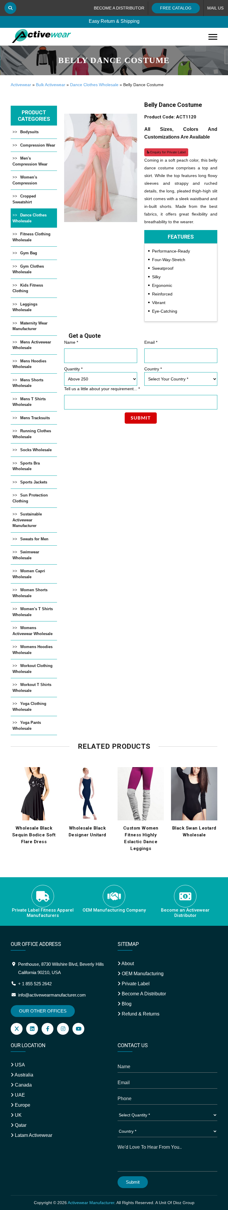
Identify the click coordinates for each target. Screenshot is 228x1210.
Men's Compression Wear (30, 161)
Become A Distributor (143, 993)
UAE (19, 1094)
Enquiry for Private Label (167, 152)
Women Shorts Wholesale (30, 593)
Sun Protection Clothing (30, 498)
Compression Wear (37, 145)
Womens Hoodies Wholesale (32, 650)
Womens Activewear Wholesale (32, 631)
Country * (153, 369)
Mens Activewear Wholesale (31, 345)
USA (19, 1064)
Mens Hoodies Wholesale (29, 364)
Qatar (20, 1125)
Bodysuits (29, 132)
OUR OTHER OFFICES (42, 1010)
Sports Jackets (33, 482)
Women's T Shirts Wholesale (32, 612)
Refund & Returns (140, 1013)
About (127, 963)
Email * (150, 342)
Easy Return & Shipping (114, 21)
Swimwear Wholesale (25, 555)
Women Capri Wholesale (28, 574)
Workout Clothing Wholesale (32, 668)
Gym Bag (28, 253)
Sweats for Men (34, 539)
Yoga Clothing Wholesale (29, 706)
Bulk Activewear (50, 84)
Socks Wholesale (36, 450)
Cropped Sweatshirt (24, 199)
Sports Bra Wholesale (26, 466)
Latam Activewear (33, 1135)
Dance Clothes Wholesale (94, 84)
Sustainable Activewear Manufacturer (27, 520)
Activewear (21, 84)
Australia (23, 1074)
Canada (23, 1084)
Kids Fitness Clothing (27, 288)
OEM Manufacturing (142, 973)
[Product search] (10, 8)
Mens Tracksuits (35, 418)
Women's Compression (24, 180)
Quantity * (73, 369)
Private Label (135, 983)
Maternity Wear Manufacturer (30, 326)
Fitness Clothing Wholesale (31, 237)
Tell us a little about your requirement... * (102, 388)
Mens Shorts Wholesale (27, 383)
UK (18, 1115)
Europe (22, 1105)
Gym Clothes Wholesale (28, 269)
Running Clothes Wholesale (31, 434)
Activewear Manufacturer (91, 1202)
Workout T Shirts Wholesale (31, 687)
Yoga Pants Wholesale (26, 725)
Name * (71, 342)
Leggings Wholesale (24, 307)
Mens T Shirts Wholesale (29, 402)
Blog (126, 1003)
